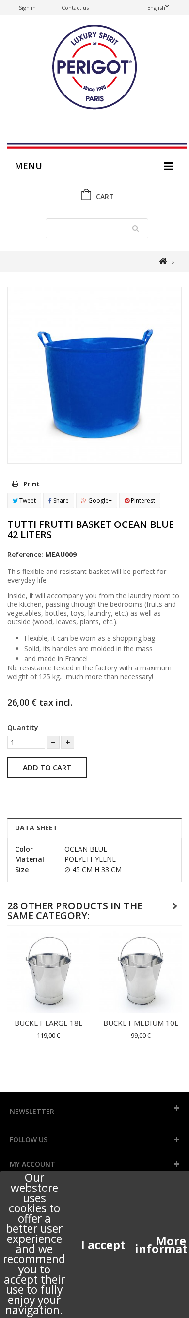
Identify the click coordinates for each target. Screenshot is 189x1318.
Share (60, 500)
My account (32, 1164)
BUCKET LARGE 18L (48, 1023)
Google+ (99, 500)
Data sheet (36, 827)
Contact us (75, 7)
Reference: (25, 554)
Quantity (22, 727)
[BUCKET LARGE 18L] (48, 972)
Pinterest (142, 500)
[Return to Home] (163, 261)
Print (31, 483)
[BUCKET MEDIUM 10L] (140, 972)
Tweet (27, 500)
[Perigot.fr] (94, 68)
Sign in (27, 7)
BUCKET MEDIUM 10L (140, 1023)
